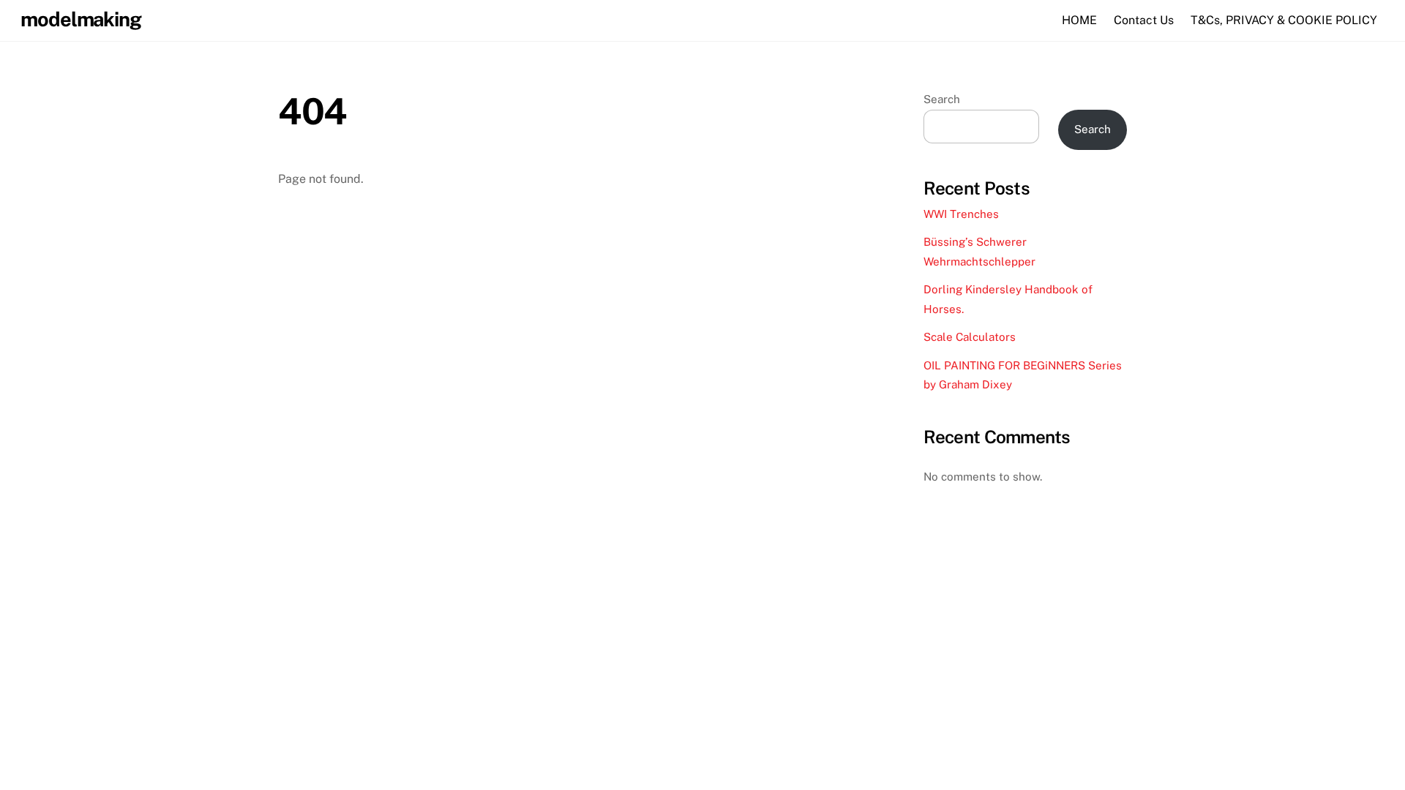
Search (941, 99)
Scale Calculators (969, 337)
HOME (1079, 20)
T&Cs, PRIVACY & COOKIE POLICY (1284, 20)
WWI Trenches (961, 214)
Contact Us (1144, 20)
